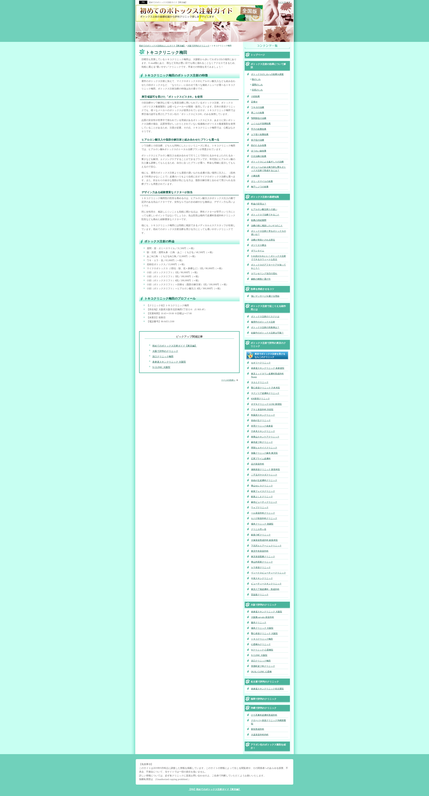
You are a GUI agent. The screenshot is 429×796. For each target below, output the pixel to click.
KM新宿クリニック (260, 398)
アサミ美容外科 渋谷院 (262, 409)
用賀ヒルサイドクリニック (264, 447)
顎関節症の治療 (258, 118)
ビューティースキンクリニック (266, 583)
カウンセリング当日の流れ (264, 273)
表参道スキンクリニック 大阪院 (169, 362)
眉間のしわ (257, 84)
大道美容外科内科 (259, 734)
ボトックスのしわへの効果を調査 (267, 74)
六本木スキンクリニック (263, 431)
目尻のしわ (257, 90)
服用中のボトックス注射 (263, 322)
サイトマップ (284, 2)
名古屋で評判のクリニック (265, 681)
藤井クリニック (258, 622)
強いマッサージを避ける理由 (265, 296)
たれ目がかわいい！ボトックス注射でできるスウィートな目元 (268, 258)
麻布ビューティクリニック (264, 502)
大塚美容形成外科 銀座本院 (264, 540)
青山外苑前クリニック (262, 562)
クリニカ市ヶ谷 (258, 529)
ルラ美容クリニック (261, 567)
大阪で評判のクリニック (165, 351)
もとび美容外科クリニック (264, 518)
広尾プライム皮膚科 (261, 458)
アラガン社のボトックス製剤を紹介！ (268, 746)
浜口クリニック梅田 (162, 356)
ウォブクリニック (259, 507)
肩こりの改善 (257, 112)
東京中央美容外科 (259, 551)
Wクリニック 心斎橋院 (262, 650)
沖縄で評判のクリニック (264, 708)
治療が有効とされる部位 (263, 240)
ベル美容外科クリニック (263, 513)
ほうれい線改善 (258, 151)
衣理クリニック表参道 (262, 426)
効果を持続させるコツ (262, 289)
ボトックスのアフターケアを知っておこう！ (268, 266)
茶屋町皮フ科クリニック (263, 666)
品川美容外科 (257, 464)
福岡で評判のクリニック (264, 699)
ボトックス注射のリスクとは (265, 316)
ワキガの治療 (257, 107)
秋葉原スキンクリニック (263, 415)
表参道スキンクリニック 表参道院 (267, 368)
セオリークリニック (261, 362)
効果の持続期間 (258, 220)
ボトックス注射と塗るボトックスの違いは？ (268, 233)
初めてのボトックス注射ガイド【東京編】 (174, 346)
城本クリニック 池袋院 (262, 524)
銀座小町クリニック (261, 535)
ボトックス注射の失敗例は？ (265, 327)
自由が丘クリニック (261, 420)
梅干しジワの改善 (259, 186)
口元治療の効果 (258, 156)
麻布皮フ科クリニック (262, 442)
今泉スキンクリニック (262, 578)
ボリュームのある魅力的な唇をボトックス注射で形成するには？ (268, 169)
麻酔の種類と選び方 (261, 279)
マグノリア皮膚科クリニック (265, 393)
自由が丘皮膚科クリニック (264, 480)
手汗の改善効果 (258, 129)
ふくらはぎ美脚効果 (261, 123)
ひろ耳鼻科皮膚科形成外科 (264, 715)
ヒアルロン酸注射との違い (264, 209)
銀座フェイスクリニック (263, 491)
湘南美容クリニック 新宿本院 (265, 469)
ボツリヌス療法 (258, 245)
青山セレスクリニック (262, 485)
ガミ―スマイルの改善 (262, 181)
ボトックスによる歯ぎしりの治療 (267, 161)
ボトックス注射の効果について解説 (268, 66)
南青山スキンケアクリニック (265, 437)
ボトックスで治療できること (265, 214)
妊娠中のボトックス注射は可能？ (267, 332)
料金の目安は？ (258, 204)
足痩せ (254, 102)
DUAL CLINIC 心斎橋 (261, 671)
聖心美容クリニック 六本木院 (265, 387)
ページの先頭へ (228, 380)
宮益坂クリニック (259, 594)
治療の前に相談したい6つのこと (267, 225)
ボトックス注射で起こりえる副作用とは (268, 308)
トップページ (258, 55)
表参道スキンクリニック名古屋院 (267, 688)
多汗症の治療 (257, 140)
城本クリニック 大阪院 (262, 628)
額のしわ (256, 79)
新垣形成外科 (257, 729)
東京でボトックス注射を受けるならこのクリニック (270, 355)
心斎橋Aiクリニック (261, 644)
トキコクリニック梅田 (262, 639)
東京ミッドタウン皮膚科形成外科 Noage (267, 375)
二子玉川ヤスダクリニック (264, 475)
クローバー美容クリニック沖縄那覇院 (268, 722)
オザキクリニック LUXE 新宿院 (266, 404)
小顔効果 (255, 96)
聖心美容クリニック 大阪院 (264, 633)
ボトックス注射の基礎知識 (265, 197)
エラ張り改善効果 (259, 134)
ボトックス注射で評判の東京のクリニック (268, 345)
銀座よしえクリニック (262, 496)
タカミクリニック (259, 382)
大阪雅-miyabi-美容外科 (262, 617)
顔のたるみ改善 (258, 145)
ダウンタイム (257, 250)
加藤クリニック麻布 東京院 (264, 453)
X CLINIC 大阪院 (161, 367)
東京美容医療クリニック (263, 556)
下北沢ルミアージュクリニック (266, 545)
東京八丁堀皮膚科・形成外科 (265, 589)
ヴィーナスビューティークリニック (268, 573)
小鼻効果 (255, 176)
